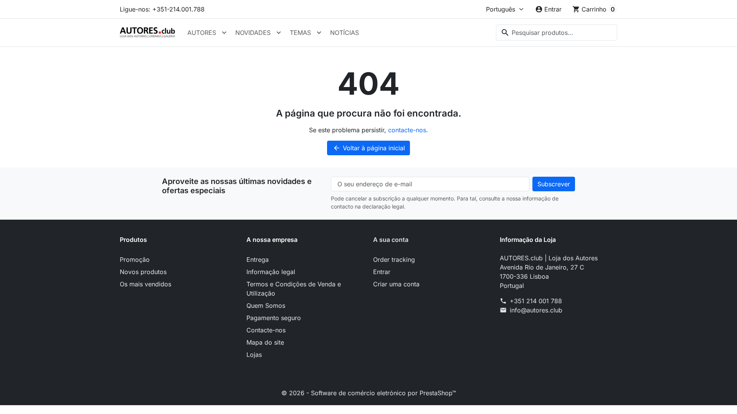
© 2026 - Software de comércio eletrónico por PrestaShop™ (368, 393)
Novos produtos (143, 272)
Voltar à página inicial (369, 148)
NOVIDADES (253, 32)
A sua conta (390, 239)
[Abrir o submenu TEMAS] (319, 32)
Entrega (257, 259)
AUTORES (201, 32)
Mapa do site (265, 342)
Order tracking (394, 259)
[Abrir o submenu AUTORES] (224, 32)
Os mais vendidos (145, 284)
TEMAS (300, 32)
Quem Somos (265, 305)
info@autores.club (536, 310)
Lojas (254, 354)
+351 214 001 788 (536, 301)
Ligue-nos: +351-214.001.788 (162, 9)
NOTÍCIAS (344, 32)
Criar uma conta (396, 284)
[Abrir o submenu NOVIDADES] (279, 32)
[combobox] (556, 33)
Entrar (381, 272)
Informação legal (270, 272)
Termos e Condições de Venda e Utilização (293, 288)
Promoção (135, 259)
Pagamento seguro (273, 318)
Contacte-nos (266, 330)
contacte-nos (407, 130)
